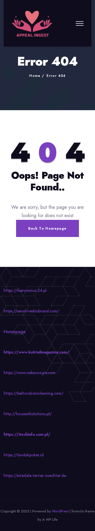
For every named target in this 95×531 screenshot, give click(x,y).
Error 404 (56, 75)
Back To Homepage (47, 228)
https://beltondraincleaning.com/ (34, 393)
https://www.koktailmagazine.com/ (36, 352)
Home (35, 75)
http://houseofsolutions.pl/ (28, 414)
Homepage (15, 332)
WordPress (60, 511)
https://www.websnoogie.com (29, 373)
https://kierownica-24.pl (25, 290)
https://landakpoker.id (24, 455)
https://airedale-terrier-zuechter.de (35, 475)
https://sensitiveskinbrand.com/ (31, 311)
